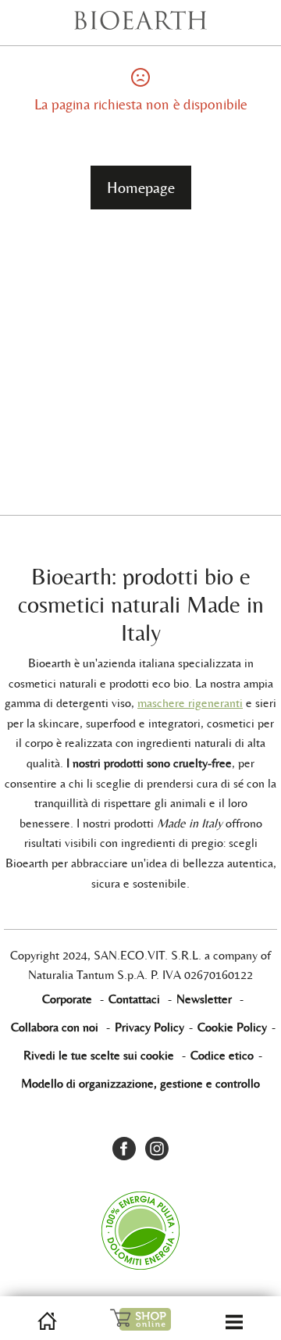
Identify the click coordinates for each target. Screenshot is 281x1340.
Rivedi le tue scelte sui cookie (98, 1055)
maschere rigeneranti (190, 702)
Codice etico (222, 1055)
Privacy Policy (149, 1027)
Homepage (141, 187)
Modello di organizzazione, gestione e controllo (140, 1083)
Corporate (67, 999)
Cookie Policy (232, 1027)
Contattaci (134, 999)
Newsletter (204, 999)
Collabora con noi (54, 1027)
